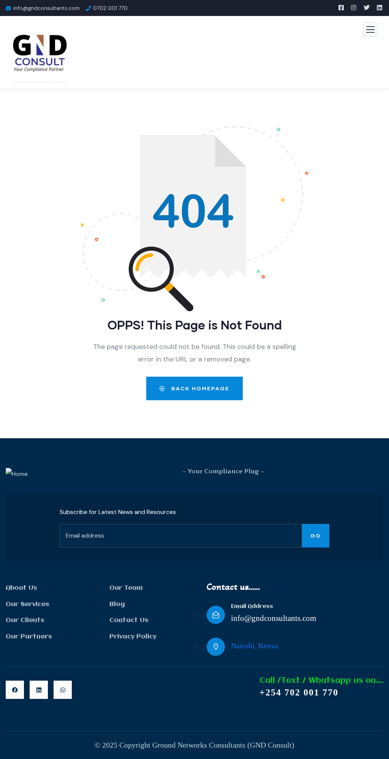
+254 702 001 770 (298, 692)
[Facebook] (15, 690)
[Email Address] (216, 615)
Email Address (252, 606)
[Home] (17, 474)
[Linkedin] (39, 690)
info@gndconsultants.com (273, 618)
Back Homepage (199, 388)
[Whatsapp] (63, 690)
